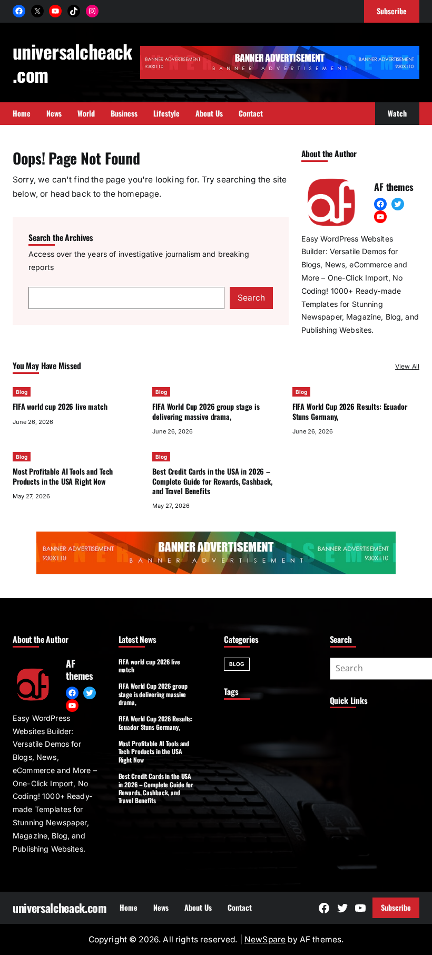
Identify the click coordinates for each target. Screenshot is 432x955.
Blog (21, 392)
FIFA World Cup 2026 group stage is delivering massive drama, (205, 411)
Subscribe (396, 907)
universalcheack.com (72, 62)
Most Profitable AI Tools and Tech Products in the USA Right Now (63, 476)
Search (251, 298)
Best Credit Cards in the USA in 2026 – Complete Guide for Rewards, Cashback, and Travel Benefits (212, 481)
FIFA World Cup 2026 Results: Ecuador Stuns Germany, (349, 411)
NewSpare (265, 939)
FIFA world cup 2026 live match (60, 406)
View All (407, 366)
